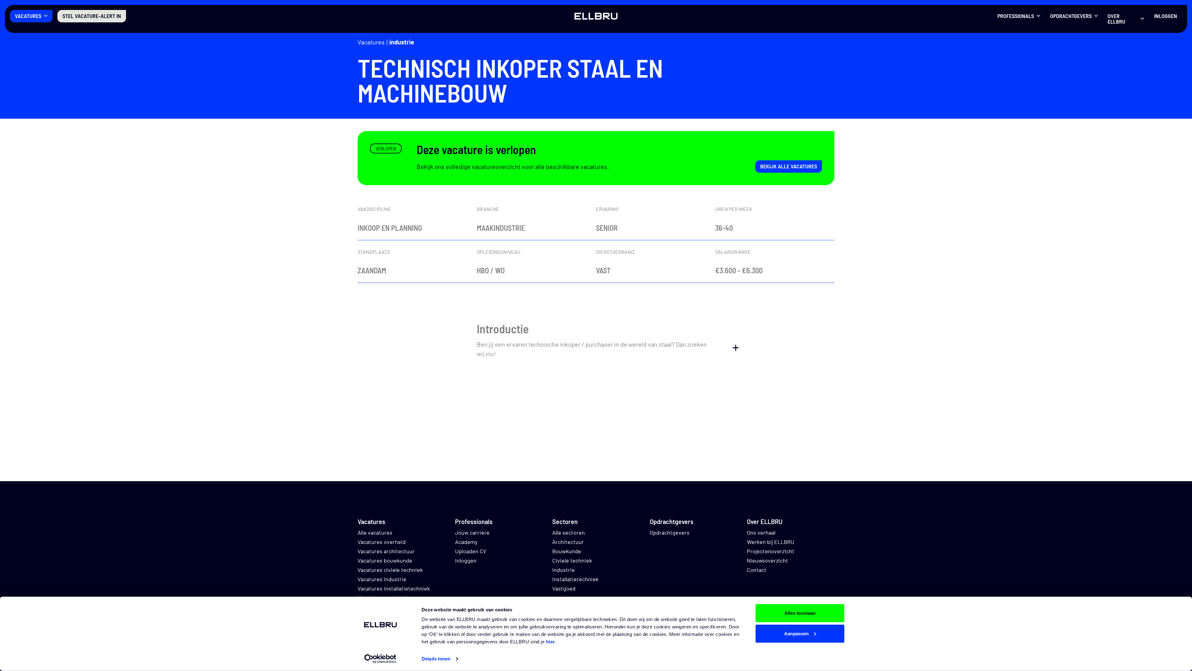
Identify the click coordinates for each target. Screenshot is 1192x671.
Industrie (401, 42)
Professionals (1015, 15)
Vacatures (28, 15)
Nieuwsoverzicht (767, 560)
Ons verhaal (761, 532)
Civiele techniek (572, 560)
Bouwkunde (566, 551)
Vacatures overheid (382, 541)
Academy (466, 541)
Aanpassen (796, 633)
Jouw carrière (472, 532)
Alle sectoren (568, 532)
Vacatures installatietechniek (394, 588)
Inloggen (1165, 15)
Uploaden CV (470, 551)
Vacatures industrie (382, 579)
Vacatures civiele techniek (390, 569)
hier (550, 641)
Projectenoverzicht (770, 551)
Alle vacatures (375, 532)
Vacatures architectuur (386, 551)
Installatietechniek (575, 579)
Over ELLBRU (1116, 18)
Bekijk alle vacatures (788, 166)
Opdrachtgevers (1071, 15)
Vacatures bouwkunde (385, 560)
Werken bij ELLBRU (770, 541)
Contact (756, 569)
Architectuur (568, 541)
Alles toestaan (799, 613)
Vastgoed (564, 588)
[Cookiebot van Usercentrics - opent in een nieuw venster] (380, 659)
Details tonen (436, 658)
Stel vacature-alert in (91, 15)
